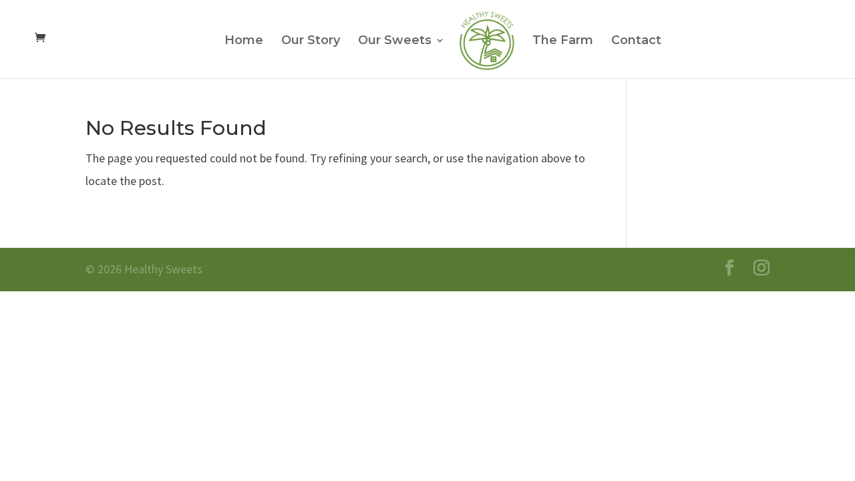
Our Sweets (395, 41)
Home (243, 41)
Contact (636, 41)
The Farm (562, 41)
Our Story (310, 41)
